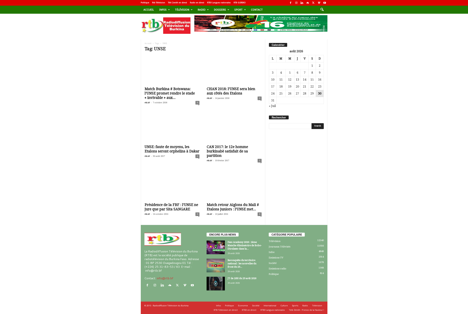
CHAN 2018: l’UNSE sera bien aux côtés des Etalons (231, 91)
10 (272, 79)
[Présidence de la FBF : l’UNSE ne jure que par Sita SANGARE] (172, 185)
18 (281, 86)
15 (312, 79)
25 (281, 93)
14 (304, 79)
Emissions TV (276, 257)
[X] (313, 3)
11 (281, 79)
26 (289, 93)
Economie (243, 305)
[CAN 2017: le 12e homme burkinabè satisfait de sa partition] (234, 128)
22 (312, 86)
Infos (163, 9)
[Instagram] (296, 3)
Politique (145, 2)
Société (273, 263)
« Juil (272, 106)
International (270, 305)
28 (304, 93)
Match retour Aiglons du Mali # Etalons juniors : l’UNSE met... (233, 207)
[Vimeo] (319, 3)
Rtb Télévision (158, 2)
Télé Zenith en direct (177, 2)
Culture (284, 305)
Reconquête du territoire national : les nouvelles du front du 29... (242, 263)
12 (289, 79)
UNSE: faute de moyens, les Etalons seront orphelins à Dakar (172, 149)
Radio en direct (197, 2)
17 (272, 86)
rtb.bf (147, 102)
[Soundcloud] (307, 3)
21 (304, 86)
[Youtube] (324, 3)
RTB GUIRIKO (240, 2)
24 (272, 93)
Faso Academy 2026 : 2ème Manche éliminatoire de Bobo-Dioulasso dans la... (245, 245)
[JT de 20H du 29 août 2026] (216, 283)
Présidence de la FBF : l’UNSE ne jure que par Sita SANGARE (171, 207)
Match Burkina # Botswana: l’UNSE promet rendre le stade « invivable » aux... (170, 93)
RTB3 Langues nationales (219, 2)
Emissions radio (277, 268)
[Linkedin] (302, 3)
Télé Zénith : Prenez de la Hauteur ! (306, 310)
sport (238, 9)
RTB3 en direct (249, 310)
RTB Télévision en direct (226, 310)
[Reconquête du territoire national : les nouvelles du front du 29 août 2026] (216, 265)
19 (289, 86)
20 (297, 86)
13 (297, 79)
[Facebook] (290, 3)
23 (319, 86)
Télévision (182, 9)
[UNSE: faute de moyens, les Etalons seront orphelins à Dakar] (172, 128)
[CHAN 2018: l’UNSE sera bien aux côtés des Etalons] (234, 70)
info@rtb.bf (165, 278)
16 (319, 79)
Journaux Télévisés (279, 246)
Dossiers (220, 9)
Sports (295, 305)
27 (297, 93)
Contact (257, 9)
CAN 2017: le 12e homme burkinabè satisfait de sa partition (227, 151)
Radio (201, 9)
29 (312, 93)
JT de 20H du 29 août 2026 (242, 278)
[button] (322, 10)
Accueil (149, 9)
